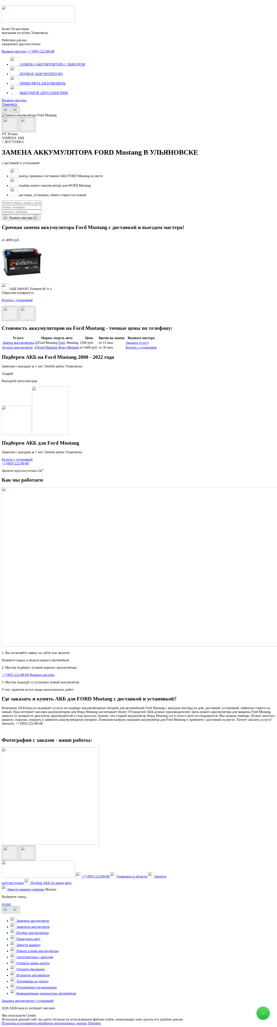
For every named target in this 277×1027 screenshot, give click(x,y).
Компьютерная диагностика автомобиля (46, 993)
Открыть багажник (30, 969)
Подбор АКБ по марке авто (50, 883)
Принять (94, 1023)
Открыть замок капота (33, 963)
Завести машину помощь (25, 889)
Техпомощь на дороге (32, 981)
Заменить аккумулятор (33, 927)
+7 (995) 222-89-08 (40, 51)
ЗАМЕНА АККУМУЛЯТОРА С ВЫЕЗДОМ (52, 64)
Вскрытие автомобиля (32, 975)
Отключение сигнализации (36, 987)
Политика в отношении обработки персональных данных (44, 1023)
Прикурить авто (28, 939)
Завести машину (28, 945)
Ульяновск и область (132, 876)
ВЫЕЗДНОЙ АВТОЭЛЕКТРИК (43, 93)
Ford (61, 342)
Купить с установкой (17, 300)
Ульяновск (9, 104)
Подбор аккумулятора (32, 933)
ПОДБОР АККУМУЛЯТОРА (41, 74)
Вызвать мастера (14, 51)
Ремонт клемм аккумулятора (37, 951)
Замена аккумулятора (18, 342)
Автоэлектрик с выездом (34, 957)
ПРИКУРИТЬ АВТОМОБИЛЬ (42, 83)
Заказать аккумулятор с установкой (28, 1001)
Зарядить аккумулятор (32, 921)
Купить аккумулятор (17, 347)
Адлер (6, 904)
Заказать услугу (137, 342)
